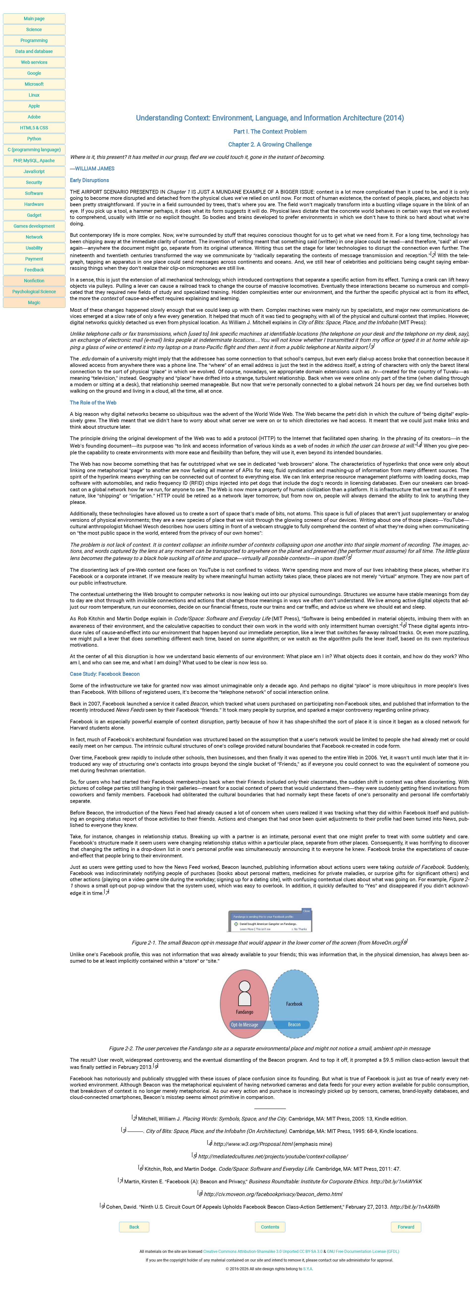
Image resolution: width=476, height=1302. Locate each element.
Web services (34, 62)
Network (34, 237)
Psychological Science (34, 291)
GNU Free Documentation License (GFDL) (363, 1251)
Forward (406, 1227)
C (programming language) (34, 149)
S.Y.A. (308, 1269)
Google (34, 73)
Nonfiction (34, 280)
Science (34, 29)
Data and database (34, 51)
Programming (34, 40)
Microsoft (34, 84)
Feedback (34, 269)
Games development (34, 226)
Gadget (34, 215)
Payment (34, 258)
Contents (270, 1227)
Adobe (34, 116)
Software (34, 193)
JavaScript (34, 171)
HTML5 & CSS (34, 127)
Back (134, 1227)
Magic (34, 302)
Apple (34, 105)
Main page (34, 18)
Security (34, 182)
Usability (34, 247)
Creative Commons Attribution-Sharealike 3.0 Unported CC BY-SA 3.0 (263, 1251)
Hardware (34, 204)
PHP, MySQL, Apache (34, 160)
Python (34, 138)
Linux (34, 95)
